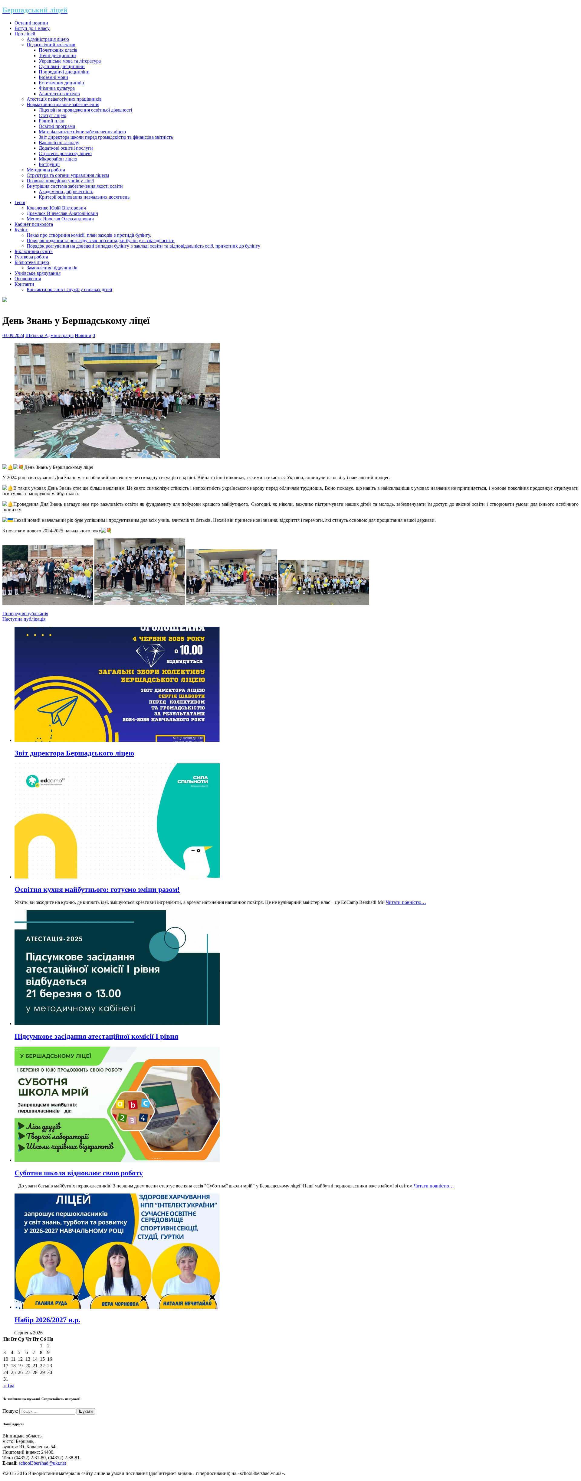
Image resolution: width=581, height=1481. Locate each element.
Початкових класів (58, 50)
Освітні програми (57, 126)
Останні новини (31, 22)
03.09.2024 (13, 335)
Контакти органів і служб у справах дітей (69, 289)
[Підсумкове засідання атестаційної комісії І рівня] (117, 1023)
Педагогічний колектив (51, 44)
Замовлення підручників (52, 267)
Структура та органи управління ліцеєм (68, 175)
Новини (83, 335)
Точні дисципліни (57, 55)
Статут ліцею (52, 115)
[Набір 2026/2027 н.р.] (117, 1307)
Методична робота (46, 169)
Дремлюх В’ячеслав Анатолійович (62, 213)
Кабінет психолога (34, 224)
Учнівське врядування (38, 273)
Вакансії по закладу (59, 142)
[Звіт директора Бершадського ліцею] (117, 740)
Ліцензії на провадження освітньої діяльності (85, 109)
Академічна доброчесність (66, 191)
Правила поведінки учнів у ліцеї (60, 180)
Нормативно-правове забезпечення (63, 104)
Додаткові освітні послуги (66, 148)
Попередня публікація (25, 613)
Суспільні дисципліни (62, 66)
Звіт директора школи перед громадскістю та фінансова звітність (106, 137)
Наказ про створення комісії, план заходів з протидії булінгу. (89, 235)
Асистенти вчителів (59, 93)
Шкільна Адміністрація (49, 335)
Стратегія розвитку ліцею (65, 153)
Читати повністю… (406, 902)
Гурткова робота (31, 256)
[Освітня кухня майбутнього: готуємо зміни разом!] (117, 876)
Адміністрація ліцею (48, 39)
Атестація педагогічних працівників (64, 99)
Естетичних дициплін (61, 82)
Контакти (24, 284)
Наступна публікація (23, 619)
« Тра (8, 1385)
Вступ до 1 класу (32, 28)
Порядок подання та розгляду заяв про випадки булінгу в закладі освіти (101, 240)
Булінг (21, 229)
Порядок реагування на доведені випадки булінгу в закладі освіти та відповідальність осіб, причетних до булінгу (143, 245)
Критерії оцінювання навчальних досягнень (84, 197)
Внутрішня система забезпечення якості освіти (75, 186)
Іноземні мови (53, 77)
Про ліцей (25, 33)
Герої (20, 202)
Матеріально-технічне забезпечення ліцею (82, 131)
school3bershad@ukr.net (42, 1463)
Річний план (51, 120)
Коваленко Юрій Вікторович (56, 207)
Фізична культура (57, 88)
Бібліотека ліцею (32, 262)
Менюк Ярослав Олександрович (60, 218)
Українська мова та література (70, 60)
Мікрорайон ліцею (58, 158)
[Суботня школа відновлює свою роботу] (117, 1160)
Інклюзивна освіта (34, 251)
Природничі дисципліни (64, 71)
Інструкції (49, 164)
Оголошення (28, 278)
